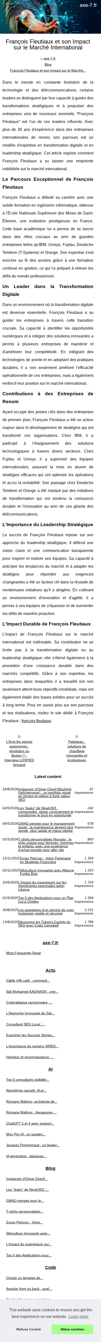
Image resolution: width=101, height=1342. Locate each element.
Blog (48, 64)
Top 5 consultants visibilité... (27, 1080)
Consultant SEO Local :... (25, 1024)
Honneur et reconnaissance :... (30, 1057)
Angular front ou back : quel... (29, 1289)
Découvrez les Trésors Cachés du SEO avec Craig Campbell (44, 923)
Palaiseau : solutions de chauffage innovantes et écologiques (76, 751)
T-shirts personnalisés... (24, 1211)
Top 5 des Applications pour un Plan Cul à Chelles (46, 899)
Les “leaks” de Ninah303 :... (27, 1189)
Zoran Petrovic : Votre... (24, 1222)
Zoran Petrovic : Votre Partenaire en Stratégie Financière (45, 860)
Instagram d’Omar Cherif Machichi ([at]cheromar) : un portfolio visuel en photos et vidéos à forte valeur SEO (44, 794)
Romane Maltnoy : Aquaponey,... (31, 1112)
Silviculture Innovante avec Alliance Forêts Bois (47, 872)
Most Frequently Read (23, 953)
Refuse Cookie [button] (28, 1329)
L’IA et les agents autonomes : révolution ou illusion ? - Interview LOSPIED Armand (19, 753)
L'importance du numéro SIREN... (32, 1046)
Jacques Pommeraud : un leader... (33, 1145)
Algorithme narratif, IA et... (26, 1090)
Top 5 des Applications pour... (28, 1255)
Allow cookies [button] (72, 1329)
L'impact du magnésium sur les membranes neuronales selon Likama (42, 886)
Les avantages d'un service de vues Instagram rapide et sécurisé (46, 911)
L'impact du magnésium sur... (29, 1244)
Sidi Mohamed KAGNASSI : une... (32, 991)
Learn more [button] (78, 1316)
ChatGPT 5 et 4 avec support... (30, 1123)
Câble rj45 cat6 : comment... (28, 980)
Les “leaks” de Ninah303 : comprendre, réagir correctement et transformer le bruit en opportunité (46, 811)
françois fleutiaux (36, 721)
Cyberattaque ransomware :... (29, 1002)
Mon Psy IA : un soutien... (26, 1134)
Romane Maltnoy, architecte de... (31, 1101)
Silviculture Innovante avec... (28, 1233)
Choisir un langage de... (24, 1278)
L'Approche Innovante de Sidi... (30, 1013)
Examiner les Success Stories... (30, 1035)
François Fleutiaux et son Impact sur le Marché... (48, 70)
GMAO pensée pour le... (25, 1201)
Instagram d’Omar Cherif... (27, 1179)
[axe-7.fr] (50, 17)
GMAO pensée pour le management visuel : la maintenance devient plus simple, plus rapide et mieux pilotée (46, 827)
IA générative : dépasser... (26, 1156)
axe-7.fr (50, 58)
